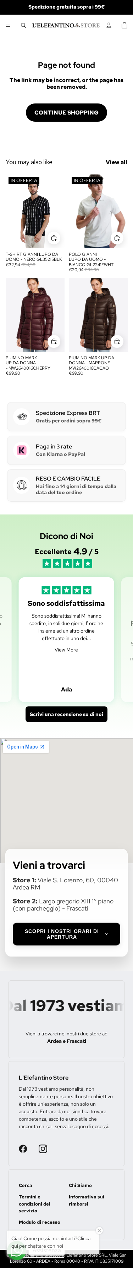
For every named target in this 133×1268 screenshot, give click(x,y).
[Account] (109, 25)
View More (66, 649)
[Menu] (8, 25)
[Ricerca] (23, 25)
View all (116, 162)
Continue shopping (66, 112)
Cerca (25, 1185)
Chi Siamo (80, 1185)
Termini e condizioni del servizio (34, 1204)
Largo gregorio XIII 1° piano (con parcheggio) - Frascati (63, 904)
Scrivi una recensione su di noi (66, 714)
